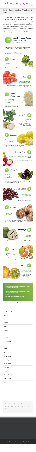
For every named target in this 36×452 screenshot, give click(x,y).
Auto (5, 319)
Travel (5, 382)
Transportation (7, 378)
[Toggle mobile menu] (32, 6)
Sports (5, 371)
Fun (5, 345)
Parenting (6, 367)
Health (5, 348)
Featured (6, 337)
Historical (6, 352)
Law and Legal (7, 356)
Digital (5, 326)
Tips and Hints (7, 375)
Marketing (6, 360)
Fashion (6, 334)
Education (6, 330)
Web (5, 386)
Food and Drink (8, 341)
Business (6, 322)
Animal (5, 315)
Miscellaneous (7, 363)
